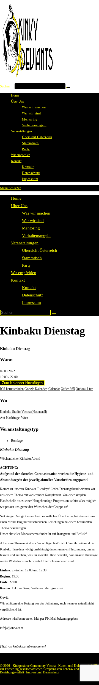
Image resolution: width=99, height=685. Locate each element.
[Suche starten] (54, 313)
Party (26, 265)
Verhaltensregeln (36, 235)
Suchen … (7, 86)
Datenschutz (32, 295)
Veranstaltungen (24, 243)
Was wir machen (36, 213)
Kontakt (18, 280)
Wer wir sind (33, 220)
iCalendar (54, 389)
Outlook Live (84, 389)
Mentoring (31, 228)
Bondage (17, 441)
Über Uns (19, 206)
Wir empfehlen (23, 273)
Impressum (31, 302)
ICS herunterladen (12, 389)
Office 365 (68, 389)
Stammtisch (32, 258)
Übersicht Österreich (39, 250)
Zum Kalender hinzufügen (22, 383)
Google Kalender (35, 389)
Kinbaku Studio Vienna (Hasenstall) (23, 412)
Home (16, 198)
